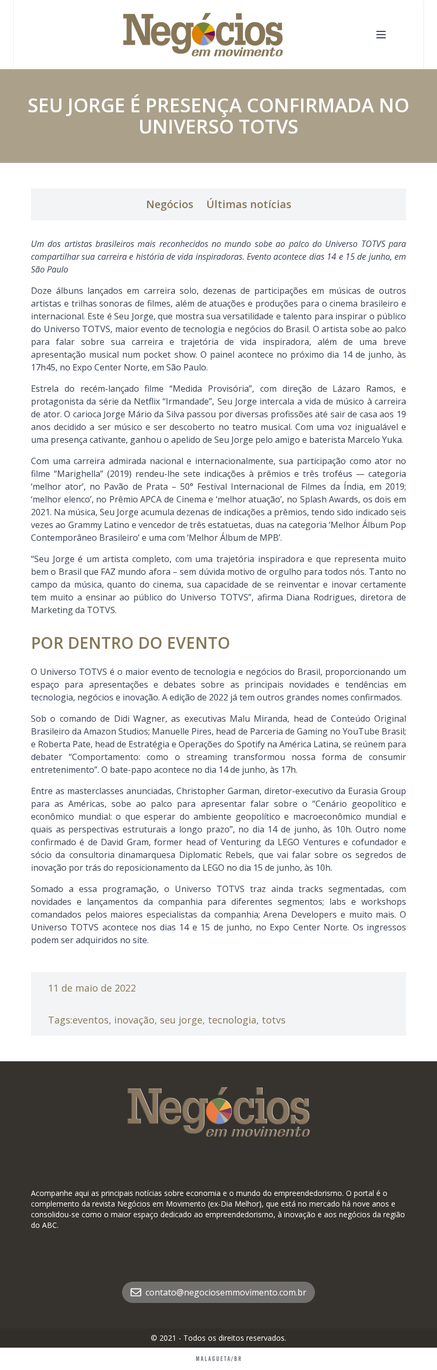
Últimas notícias (249, 204)
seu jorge (181, 1019)
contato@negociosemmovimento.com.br (225, 1292)
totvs (274, 1019)
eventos (90, 1019)
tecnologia (232, 1019)
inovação (134, 1019)
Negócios (169, 204)
